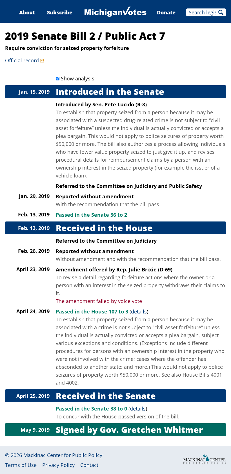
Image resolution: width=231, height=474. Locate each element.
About (27, 12)
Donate (166, 12)
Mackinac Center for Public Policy (62, 455)
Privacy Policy (58, 465)
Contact (89, 465)
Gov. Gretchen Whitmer (151, 429)
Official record (22, 60)
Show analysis (77, 78)
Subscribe (59, 12)
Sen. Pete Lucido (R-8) (119, 104)
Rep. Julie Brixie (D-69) (144, 269)
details (139, 311)
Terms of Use (21, 465)
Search (221, 12)
